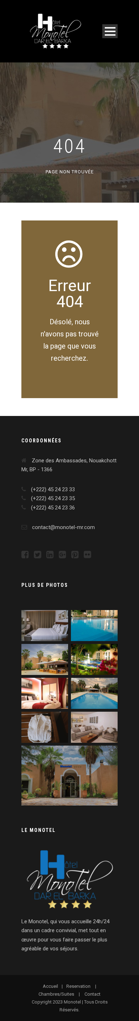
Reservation (78, 986)
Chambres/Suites (56, 994)
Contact (92, 994)
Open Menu (110, 31)
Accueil (50, 986)
